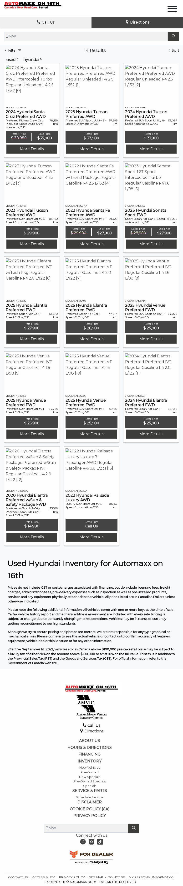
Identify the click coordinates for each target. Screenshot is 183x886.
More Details (32, 149)
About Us (89, 741)
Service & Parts (89, 791)
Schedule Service (89, 797)
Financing (89, 754)
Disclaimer (89, 802)
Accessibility (44, 877)
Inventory (90, 761)
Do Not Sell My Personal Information (140, 877)
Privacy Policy (89, 816)
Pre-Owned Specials (90, 781)
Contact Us (18, 877)
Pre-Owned (90, 772)
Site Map (96, 877)
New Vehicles (89, 767)
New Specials (89, 777)
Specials (89, 786)
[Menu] (172, 9)
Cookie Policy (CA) (90, 809)
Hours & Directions (89, 748)
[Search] (173, 36)
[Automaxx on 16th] (32, 5)
